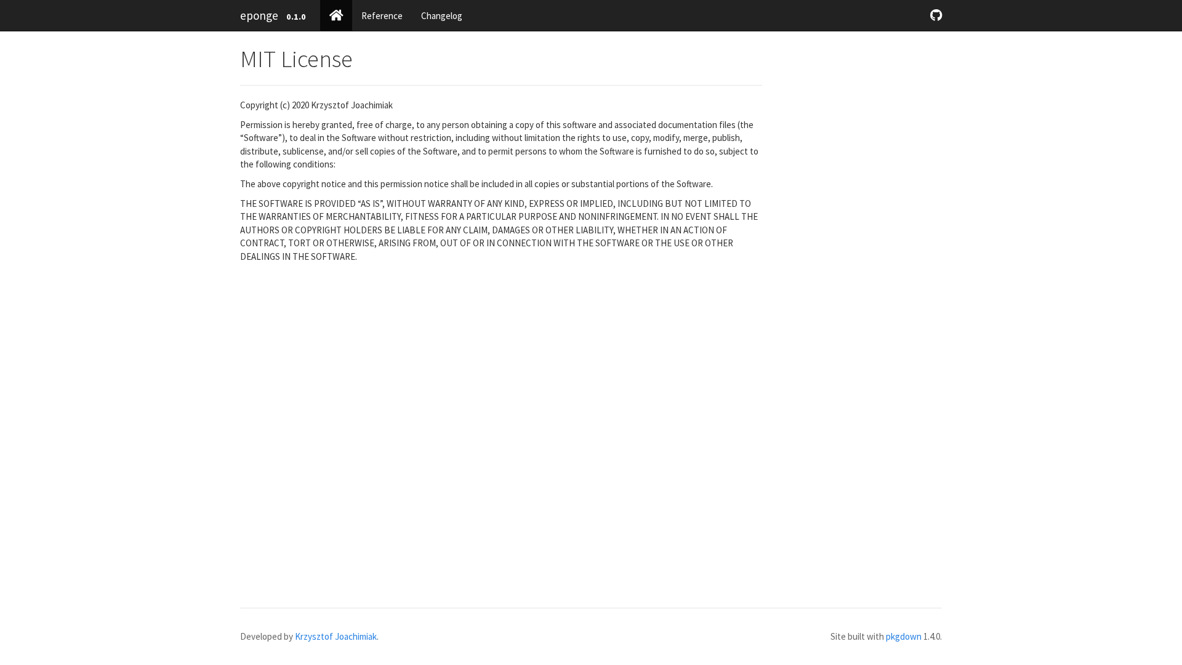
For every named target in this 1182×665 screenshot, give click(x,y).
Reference (382, 16)
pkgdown (904, 636)
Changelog (441, 16)
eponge (259, 15)
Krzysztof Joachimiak (336, 636)
